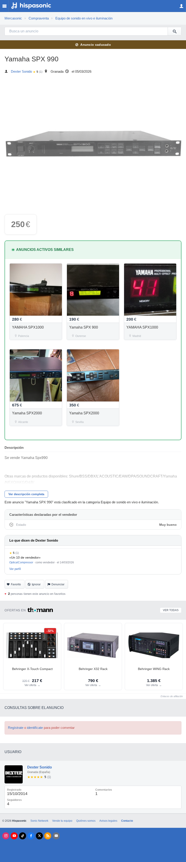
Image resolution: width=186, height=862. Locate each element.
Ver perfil (15, 569)
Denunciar (57, 584)
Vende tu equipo (62, 820)
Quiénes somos (85, 820)
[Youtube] (14, 835)
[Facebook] (30, 835)
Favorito (16, 584)
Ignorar (36, 584)
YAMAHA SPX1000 (28, 327)
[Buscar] (174, 31)
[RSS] (47, 835)
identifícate (35, 728)
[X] (39, 835)
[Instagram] (5, 835)
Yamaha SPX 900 (83, 327)
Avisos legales (108, 820)
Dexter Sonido (21, 71)
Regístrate (15, 728)
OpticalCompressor (21, 562)
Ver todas (171, 610)
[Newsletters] (56, 835)
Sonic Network (39, 820)
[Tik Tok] (22, 835)
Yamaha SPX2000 (27, 413)
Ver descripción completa (26, 494)
